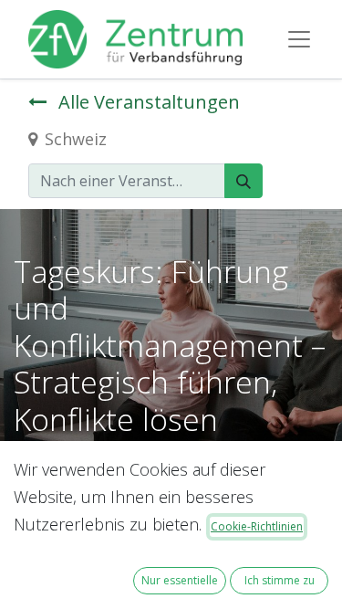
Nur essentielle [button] (179, 580)
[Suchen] (243, 180)
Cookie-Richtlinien (257, 526)
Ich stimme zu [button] (279, 580)
